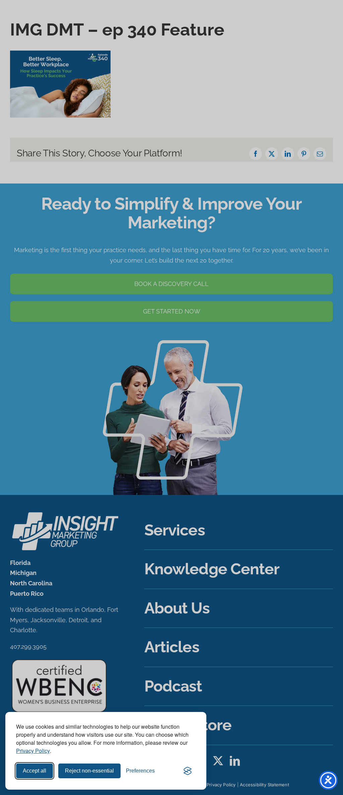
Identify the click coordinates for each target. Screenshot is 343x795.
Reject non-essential (89, 771)
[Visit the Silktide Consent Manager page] (188, 771)
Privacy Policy (33, 750)
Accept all (34, 771)
